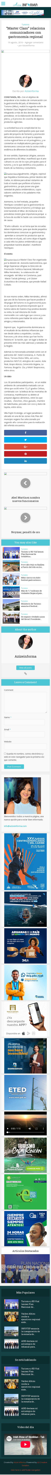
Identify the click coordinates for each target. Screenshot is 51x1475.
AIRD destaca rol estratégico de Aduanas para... (29, 1344)
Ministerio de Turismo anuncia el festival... (31, 604)
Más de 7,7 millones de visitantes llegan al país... (32, 591)
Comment (8, 690)
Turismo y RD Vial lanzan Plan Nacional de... (25, 1268)
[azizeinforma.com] (25, 3)
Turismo (25, 24)
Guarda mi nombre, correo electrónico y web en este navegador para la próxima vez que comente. (24, 756)
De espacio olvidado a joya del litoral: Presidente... (33, 617)
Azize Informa (20, 1462)
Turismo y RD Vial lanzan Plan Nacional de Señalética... (32, 554)
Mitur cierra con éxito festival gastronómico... (31, 578)
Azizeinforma (28, 45)
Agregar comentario (34, 42)
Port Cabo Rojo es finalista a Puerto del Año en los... (32, 565)
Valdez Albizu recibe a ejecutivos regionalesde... (30, 1318)
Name (7, 717)
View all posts (25, 667)
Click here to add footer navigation (25, 1470)
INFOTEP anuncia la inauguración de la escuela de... (30, 1331)
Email (7, 729)
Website (7, 741)
